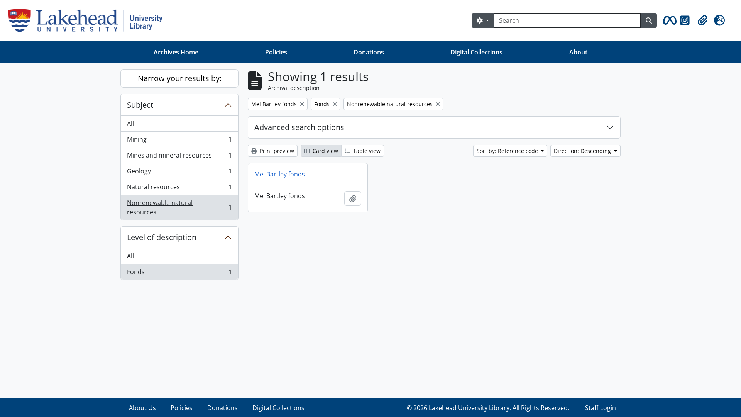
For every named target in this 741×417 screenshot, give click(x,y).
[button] (668, 20)
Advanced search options (299, 127)
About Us (142, 407)
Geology (179, 173)
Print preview (276, 150)
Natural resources (179, 189)
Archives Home (176, 52)
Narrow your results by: (180, 78)
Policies (276, 52)
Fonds (179, 274)
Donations (369, 52)
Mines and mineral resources (179, 157)
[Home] (88, 21)
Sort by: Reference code (508, 150)
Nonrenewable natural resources (179, 207)
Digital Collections (476, 52)
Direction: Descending (583, 150)
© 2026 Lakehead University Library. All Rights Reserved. (488, 407)
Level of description (161, 237)
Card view (324, 150)
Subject (140, 105)
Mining (179, 141)
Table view (366, 150)
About (578, 52)
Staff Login (600, 407)
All (130, 123)
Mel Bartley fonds (279, 174)
